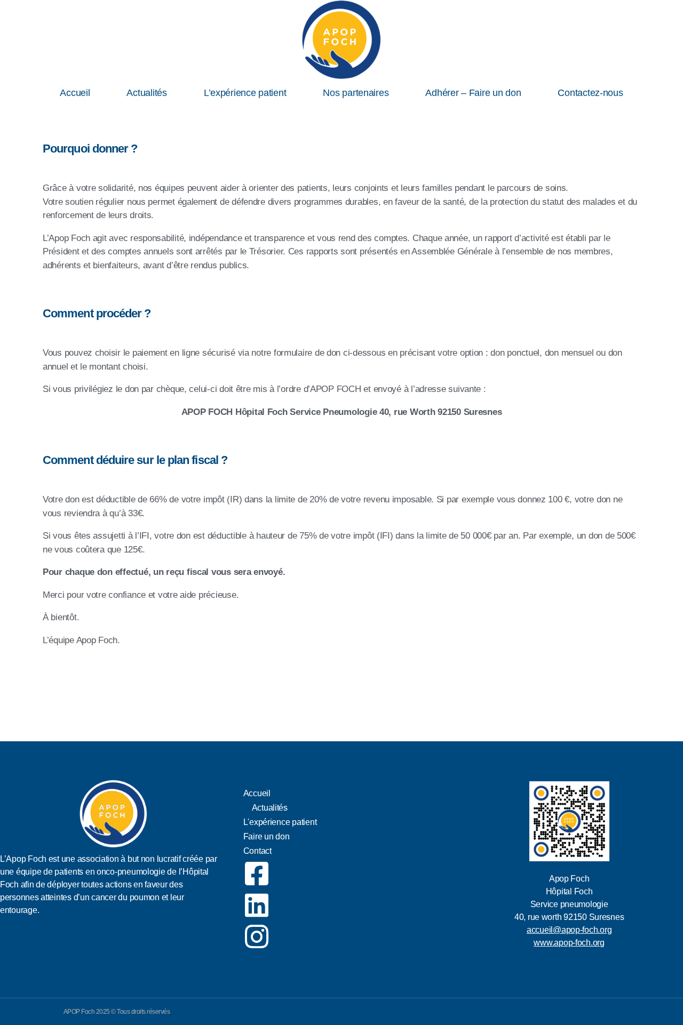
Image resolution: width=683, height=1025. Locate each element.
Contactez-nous (590, 92)
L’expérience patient (245, 92)
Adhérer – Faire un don (473, 92)
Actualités (146, 92)
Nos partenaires (355, 92)
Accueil (75, 92)
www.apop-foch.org (569, 942)
